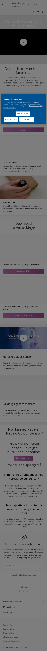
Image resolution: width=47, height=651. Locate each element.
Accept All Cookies (11, 119)
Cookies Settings (22, 113)
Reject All (27, 119)
